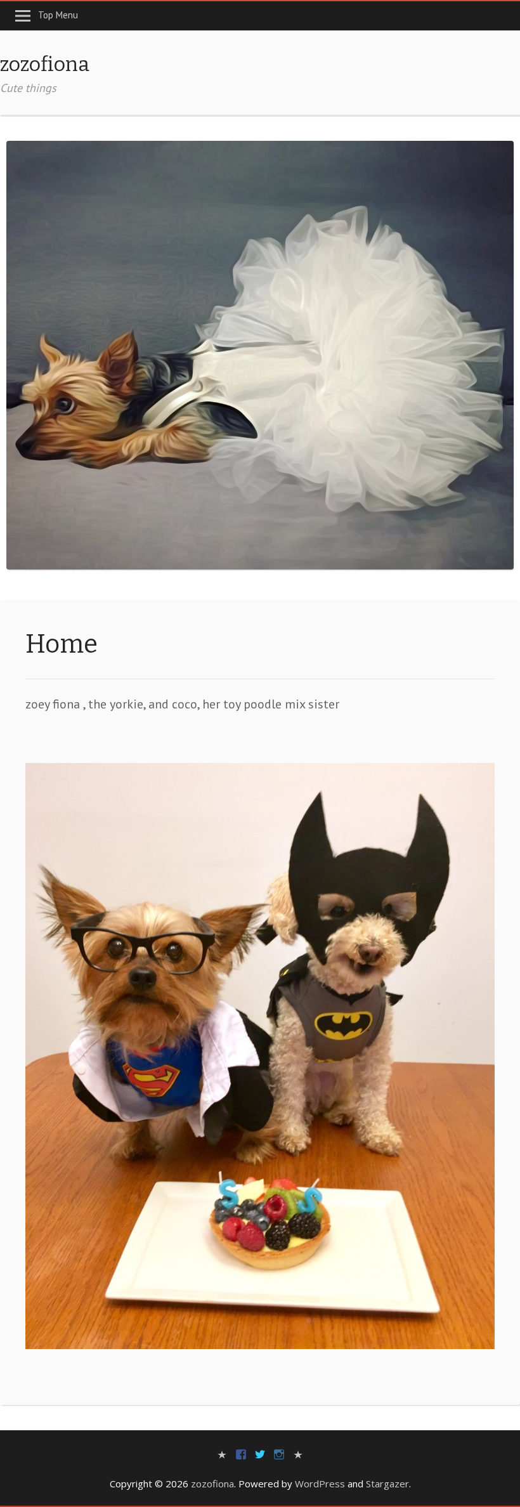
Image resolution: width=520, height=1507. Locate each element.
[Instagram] (279, 1453)
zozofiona (44, 64)
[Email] (298, 1453)
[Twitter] (260, 1453)
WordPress (320, 1483)
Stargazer (387, 1483)
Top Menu (58, 15)
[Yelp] (222, 1453)
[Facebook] (241, 1453)
